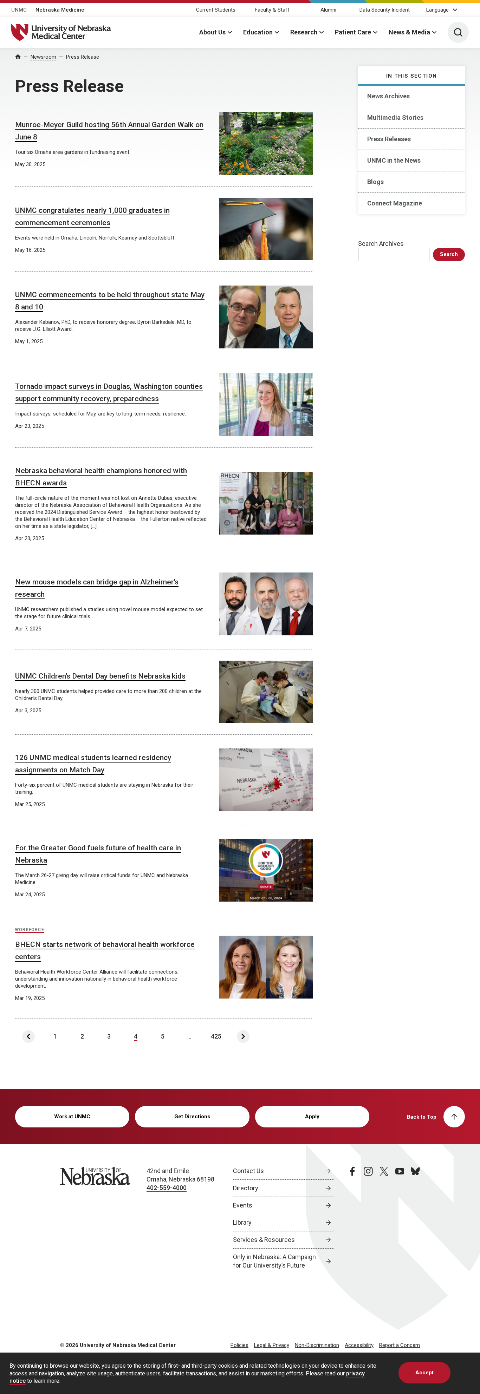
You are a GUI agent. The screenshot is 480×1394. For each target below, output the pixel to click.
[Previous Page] (28, 1036)
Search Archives (381, 243)
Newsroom (43, 57)
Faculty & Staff (272, 10)
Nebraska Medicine (59, 10)
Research (303, 32)
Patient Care (353, 32)
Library (242, 1222)
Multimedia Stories (395, 117)
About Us (212, 32)
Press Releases (389, 139)
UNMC (19, 10)
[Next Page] (243, 1036)
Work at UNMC (72, 1116)
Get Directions (192, 1116)
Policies (239, 1345)
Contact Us (248, 1170)
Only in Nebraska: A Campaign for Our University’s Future (274, 1261)
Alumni (328, 10)
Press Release (82, 57)
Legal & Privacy (271, 1345)
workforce (29, 929)
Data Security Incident (384, 10)
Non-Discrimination (317, 1345)
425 (216, 1036)
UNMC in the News (394, 160)
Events (242, 1205)
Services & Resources (264, 1239)
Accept (424, 1372)
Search (449, 254)
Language (437, 10)
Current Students (215, 10)
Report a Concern (399, 1345)
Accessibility (359, 1345)
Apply (312, 1116)
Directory (245, 1188)
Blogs (375, 181)
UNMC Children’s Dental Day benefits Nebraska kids (100, 676)
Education (258, 32)
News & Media (409, 32)
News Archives (388, 96)
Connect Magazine (394, 203)
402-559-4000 (167, 1187)
